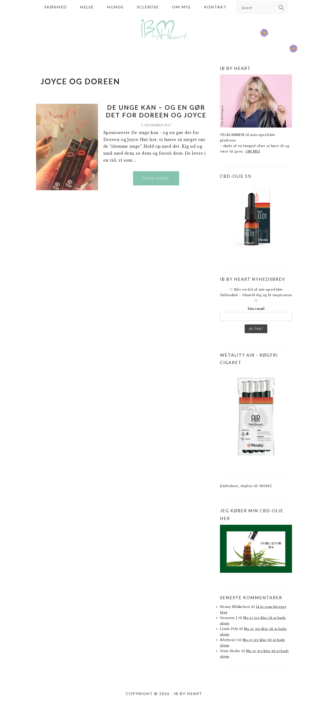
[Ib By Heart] (164, 43)
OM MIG (252, 151)
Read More (156, 178)
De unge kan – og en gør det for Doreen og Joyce (156, 111)
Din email (256, 309)
